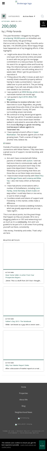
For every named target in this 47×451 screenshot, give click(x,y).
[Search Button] (42, 16)
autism (29, 160)
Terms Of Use (8, 431)
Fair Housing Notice (29, 433)
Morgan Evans (16, 178)
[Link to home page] (23, 3)
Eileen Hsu (39, 175)
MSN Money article (30, 92)
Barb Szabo (32, 191)
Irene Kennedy (19, 191)
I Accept (42, 444)
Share (44, 25)
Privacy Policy (23, 431)
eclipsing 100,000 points (16, 38)
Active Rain (6, 21)
